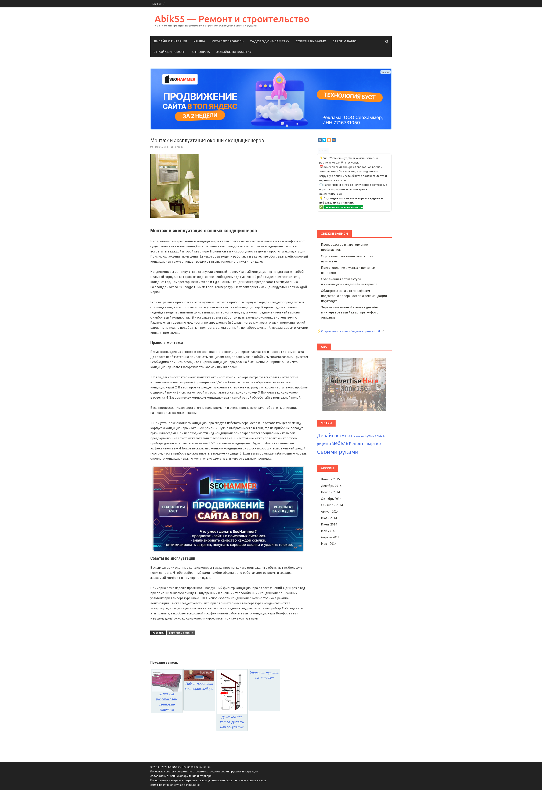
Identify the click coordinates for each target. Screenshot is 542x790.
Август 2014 (330, 511)
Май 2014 (328, 531)
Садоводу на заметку (269, 41)
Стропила (201, 52)
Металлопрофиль (227, 41)
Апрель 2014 (330, 537)
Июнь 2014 (329, 524)
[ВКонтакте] (320, 140)
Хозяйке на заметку (234, 52)
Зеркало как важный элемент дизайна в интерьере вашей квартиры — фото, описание (350, 312)
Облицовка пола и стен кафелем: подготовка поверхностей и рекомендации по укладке (354, 295)
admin (179, 147)
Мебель (340, 443)
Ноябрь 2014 (330, 492)
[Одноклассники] (329, 140)
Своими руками (337, 452)
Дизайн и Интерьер (170, 41)
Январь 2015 (330, 479)
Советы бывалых (311, 41)
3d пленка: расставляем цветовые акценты (166, 701)
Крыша (199, 41)
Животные (359, 436)
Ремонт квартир (365, 443)
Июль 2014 (329, 518)
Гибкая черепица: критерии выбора (199, 686)
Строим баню (344, 41)
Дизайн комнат (335, 435)
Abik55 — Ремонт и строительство (232, 19)
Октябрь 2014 (331, 498)
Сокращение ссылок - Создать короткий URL (350, 331)
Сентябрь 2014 (332, 505)
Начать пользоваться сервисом (343, 207)
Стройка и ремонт (169, 52)
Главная (157, 3)
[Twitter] (324, 140)
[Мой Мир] (334, 140)
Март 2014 (328, 543)
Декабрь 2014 (331, 486)
